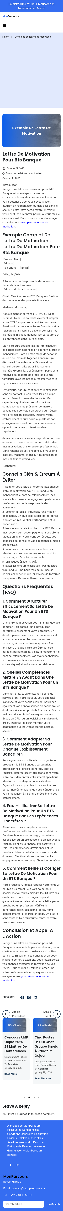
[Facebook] (22, 997)
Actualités (13, 1064)
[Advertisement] (31, 72)
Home (5, 36)
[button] (24, 1097)
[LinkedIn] (35, 997)
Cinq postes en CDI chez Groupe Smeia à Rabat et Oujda (46, 1046)
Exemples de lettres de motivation (33, 36)
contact (11, 1154)
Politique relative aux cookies (25, 1138)
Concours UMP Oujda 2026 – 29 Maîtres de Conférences (16, 1044)
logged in (24, 1114)
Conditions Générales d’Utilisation (27, 1134)
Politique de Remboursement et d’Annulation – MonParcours (26, 1148)
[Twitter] (28, 997)
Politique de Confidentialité (23, 1129)
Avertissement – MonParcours (26, 1142)
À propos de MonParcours (24, 1125)
